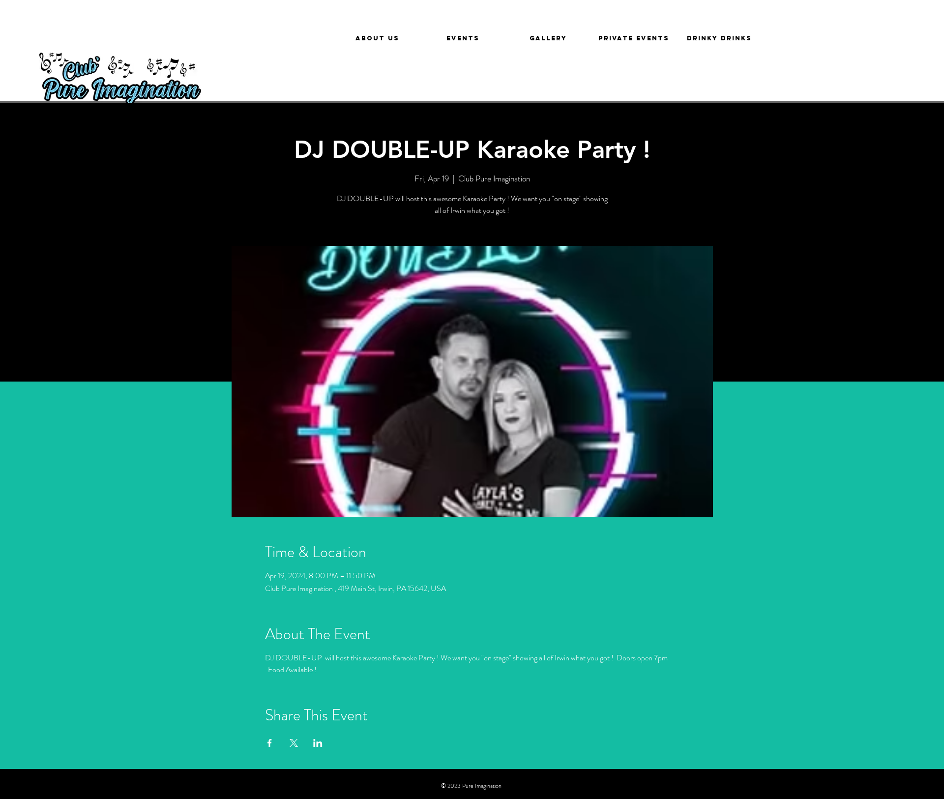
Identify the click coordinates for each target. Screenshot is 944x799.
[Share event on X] (293, 743)
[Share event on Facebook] (269, 743)
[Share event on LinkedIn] (318, 743)
